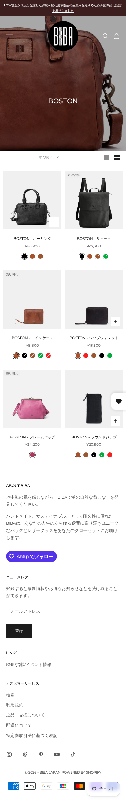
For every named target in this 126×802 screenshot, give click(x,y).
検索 (10, 695)
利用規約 (14, 705)
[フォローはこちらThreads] (25, 754)
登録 (19, 631)
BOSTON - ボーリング (32, 238)
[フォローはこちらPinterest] (41, 754)
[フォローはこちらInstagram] (9, 754)
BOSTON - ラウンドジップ (94, 437)
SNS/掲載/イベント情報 (28, 665)
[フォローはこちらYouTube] (57, 754)
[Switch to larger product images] (106, 157)
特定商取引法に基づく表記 (31, 735)
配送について (19, 725)
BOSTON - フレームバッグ (32, 437)
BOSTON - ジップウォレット (93, 337)
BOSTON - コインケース (32, 337)
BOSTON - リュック (94, 238)
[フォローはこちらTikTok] (73, 754)
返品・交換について (25, 715)
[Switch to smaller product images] (117, 157)
